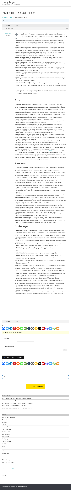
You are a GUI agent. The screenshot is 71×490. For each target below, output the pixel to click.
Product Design (6, 441)
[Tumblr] (29, 328)
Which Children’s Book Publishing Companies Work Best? (17, 398)
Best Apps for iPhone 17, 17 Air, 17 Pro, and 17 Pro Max (17, 408)
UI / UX (4, 448)
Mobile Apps (5, 436)
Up (16, 34)
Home (3, 17)
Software (4, 444)
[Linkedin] (10, 328)
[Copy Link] (36, 328)
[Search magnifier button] (67, 377)
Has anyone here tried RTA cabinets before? (14, 401)
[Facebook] (3, 328)
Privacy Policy (6, 460)
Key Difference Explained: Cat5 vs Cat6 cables (14, 405)
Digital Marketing (6, 429)
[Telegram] (50, 328)
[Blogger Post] (32, 328)
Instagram (4, 469)
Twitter (10, 469)
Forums (7, 17)
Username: (6, 338)
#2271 (67, 28)
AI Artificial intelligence (8, 417)
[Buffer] (39, 328)
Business (4, 422)
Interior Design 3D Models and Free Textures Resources (17, 403)
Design (11, 17)
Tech (3, 446)
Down (16, 38)
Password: (6, 343)
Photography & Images (8, 439)
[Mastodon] (47, 328)
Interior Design (6, 434)
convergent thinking (48, 150)
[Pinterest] (14, 328)
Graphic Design (6, 432)
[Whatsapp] (21, 328)
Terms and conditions (8, 462)
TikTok (13, 469)
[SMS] (54, 328)
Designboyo (11, 3)
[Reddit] (18, 328)
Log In (65, 349)
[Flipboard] (43, 328)
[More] (57, 328)
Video (3, 451)
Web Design (5, 453)
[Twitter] (7, 328)
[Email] (25, 328)
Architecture (5, 420)
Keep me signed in (9, 346)
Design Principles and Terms (10, 427)
